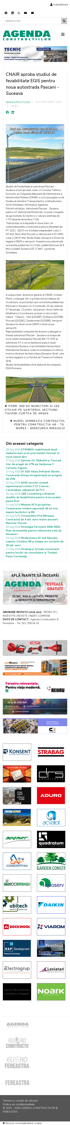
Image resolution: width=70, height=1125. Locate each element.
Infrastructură (18, 102)
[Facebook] (6, 13)
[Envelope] (32, 13)
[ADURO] (51, 795)
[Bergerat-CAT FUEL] (17, 817)
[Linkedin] (12, 13)
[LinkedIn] (12, 112)
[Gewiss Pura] (17, 774)
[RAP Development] (17, 948)
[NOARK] (51, 991)
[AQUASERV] (51, 883)
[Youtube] (25, 13)
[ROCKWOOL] (17, 926)
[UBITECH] (17, 905)
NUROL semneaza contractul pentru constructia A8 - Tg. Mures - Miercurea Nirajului (39, 424)
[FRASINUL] (51, 948)
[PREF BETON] (35, 667)
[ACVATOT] (51, 817)
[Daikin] (51, 905)
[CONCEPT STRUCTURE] (17, 795)
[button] (59, 4)
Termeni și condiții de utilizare (20, 1100)
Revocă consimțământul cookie (23, 1123)
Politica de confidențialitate (19, 1104)
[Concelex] (35, 726)
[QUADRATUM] (51, 839)
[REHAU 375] (35, 687)
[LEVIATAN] (51, 970)
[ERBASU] (17, 883)
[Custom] (19, 13)
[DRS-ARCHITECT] (51, 773)
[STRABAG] (51, 751)
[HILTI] (35, 648)
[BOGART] (17, 839)
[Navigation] (64, 34)
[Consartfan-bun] (17, 861)
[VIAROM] (51, 926)
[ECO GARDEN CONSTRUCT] (51, 861)
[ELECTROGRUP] (17, 970)
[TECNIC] (35, 54)
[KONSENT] (17, 752)
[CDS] (17, 991)
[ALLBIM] (35, 707)
